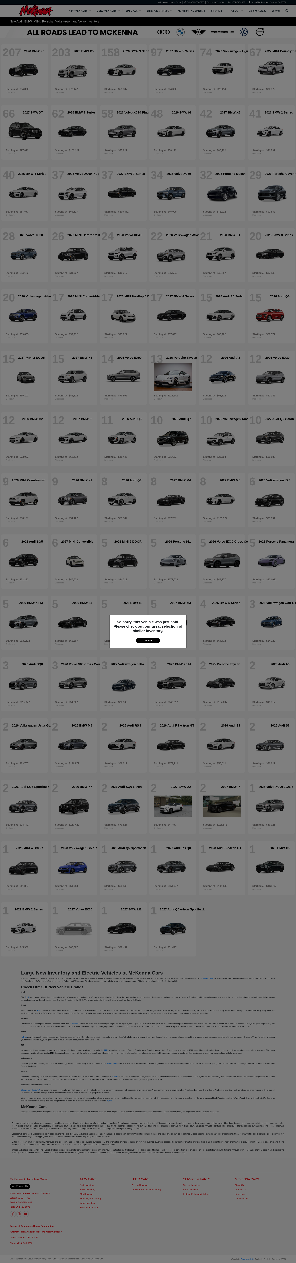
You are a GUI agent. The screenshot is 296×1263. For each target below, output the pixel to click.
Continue (148, 640)
